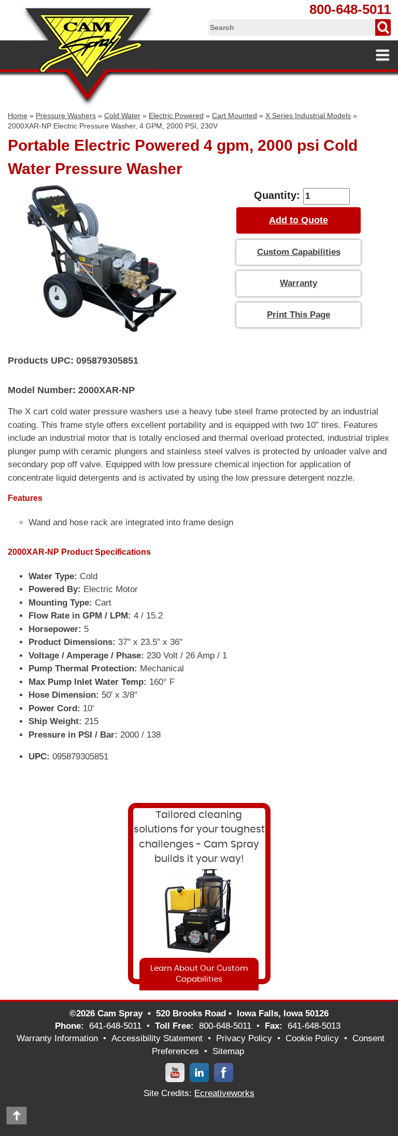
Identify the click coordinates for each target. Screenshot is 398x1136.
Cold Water (122, 115)
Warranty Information (57, 1038)
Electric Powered (176, 115)
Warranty (298, 283)
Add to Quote (298, 220)
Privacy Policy (244, 1038)
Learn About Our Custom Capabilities (199, 974)
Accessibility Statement (157, 1038)
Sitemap (228, 1051)
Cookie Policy (312, 1038)
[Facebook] (223, 1072)
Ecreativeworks (224, 1093)
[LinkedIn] (199, 1072)
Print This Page (298, 315)
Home (17, 115)
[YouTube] (174, 1072)
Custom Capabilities (298, 252)
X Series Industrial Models (308, 115)
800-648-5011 (350, 9)
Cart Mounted (234, 115)
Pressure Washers (66, 115)
